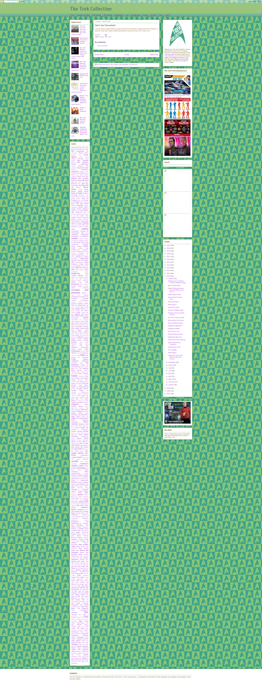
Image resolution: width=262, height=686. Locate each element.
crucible (79, 246)
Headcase (79, 340)
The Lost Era (84, 589)
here (140, 31)
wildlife (73, 651)
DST (73, 270)
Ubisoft (83, 628)
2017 (168, 256)
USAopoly (85, 635)
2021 (168, 245)
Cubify (73, 248)
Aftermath (80, 159)
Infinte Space (172, 352)
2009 (168, 388)
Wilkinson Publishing (81, 651)
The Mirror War (76, 591)
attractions (85, 169)
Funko (78, 312)
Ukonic (86, 630)
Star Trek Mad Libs (83, 564)
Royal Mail (83, 530)
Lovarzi (81, 399)
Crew (78, 242)
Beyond (79, 180)
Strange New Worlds (77, 577)
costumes (74, 234)
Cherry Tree (84, 216)
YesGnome (74, 661)
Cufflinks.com (75, 250)
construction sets (77, 233)
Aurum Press (84, 171)
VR (87, 644)
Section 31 (84, 541)
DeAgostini (79, 255)
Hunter (78, 353)
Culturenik (85, 250)
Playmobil (85, 489)
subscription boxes (82, 579)
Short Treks (75, 550)
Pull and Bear (75, 503)
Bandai (82, 173)
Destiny (78, 257)
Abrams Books (83, 153)
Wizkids (85, 655)
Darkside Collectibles (77, 253)
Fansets (85, 298)
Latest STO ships (173, 307)
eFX (77, 279)
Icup (78, 355)
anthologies (84, 164)
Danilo (80, 251)
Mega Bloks (84, 415)
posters (80, 495)
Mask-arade (74, 408)
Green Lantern (83, 332)
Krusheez (73, 381)
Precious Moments (83, 496)
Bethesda (74, 180)
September (172, 362)
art (87, 166)
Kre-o (86, 380)
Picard (73, 482)
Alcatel (86, 158)
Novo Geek (85, 457)
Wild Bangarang (83, 649)
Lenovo (73, 388)
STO (79, 575)
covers (74, 238)
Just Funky (78, 373)
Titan (82, 606)
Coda (79, 225)
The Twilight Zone (83, 598)
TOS (109, 37)
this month (84, 605)
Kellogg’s (85, 373)
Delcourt (73, 256)
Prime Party (78, 500)
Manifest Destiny (77, 406)
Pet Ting (80, 478)
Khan (86, 376)
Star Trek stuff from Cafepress (174, 343)
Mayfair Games (76, 413)
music (80, 434)
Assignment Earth (82, 168)
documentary (79, 262)
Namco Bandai (82, 438)
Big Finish (78, 182)
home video (83, 349)
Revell (81, 511)
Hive (87, 345)
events (73, 288)
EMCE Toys (76, 282)
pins (78, 484)
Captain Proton (76, 209)
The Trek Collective (91, 9)
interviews (74, 363)
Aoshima (73, 166)
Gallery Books (79, 316)
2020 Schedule (96, 15)
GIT (72, 325)
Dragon (79, 266)
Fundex (73, 312)
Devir (82, 256)
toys (80, 621)
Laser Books (83, 385)
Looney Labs (84, 397)
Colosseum (81, 226)
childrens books (76, 217)
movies (102, 37)
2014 (168, 265)
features (73, 303)
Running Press (76, 534)
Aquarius (81, 166)
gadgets (77, 314)
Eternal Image (76, 286)
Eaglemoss (75, 273)
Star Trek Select (76, 566)
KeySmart (81, 376)
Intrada (82, 365)
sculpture (74, 539)
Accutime (73, 155)
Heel (84, 340)
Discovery (84, 259)
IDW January (172, 304)
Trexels (73, 626)
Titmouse (74, 612)
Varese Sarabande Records (79, 639)
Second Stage (83, 539)
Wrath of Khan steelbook (83, 109)
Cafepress (74, 205)
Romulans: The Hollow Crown (79, 526)
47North (73, 147)
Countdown (84, 234)
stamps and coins (78, 561)
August (170, 365)
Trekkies (79, 624)
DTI (77, 270)
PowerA (86, 494)
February (171, 382)
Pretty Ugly (74, 498)
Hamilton (86, 337)
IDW (82, 355)
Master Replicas (75, 409)
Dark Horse (85, 251)
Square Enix (84, 559)
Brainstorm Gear (83, 195)
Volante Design (76, 642)
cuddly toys (83, 248)
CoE (83, 225)
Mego (73, 416)
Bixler (79, 183)
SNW (87, 556)
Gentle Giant (79, 323)
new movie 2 (84, 445)
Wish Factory (76, 654)
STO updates (172, 350)
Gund (77, 335)
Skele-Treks (74, 556)
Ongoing (74, 466)
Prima (72, 500)
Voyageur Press (82, 644)
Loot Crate (74, 399)
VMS (87, 640)
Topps (78, 617)
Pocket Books (83, 491)
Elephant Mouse (76, 280)
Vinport (83, 640)
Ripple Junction (76, 513)
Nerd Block (79, 441)
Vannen (86, 637)
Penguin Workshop (76, 476)
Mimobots (85, 420)
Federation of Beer (82, 303)
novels (79, 457)
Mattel (80, 411)
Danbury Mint (74, 251)
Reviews (145, 15)
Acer (80, 155)
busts (73, 203)
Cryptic (85, 246)
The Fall (79, 587)
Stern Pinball (79, 573)
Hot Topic (83, 351)
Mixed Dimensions (83, 426)
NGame (86, 449)
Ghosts (86, 323)
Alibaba (73, 160)
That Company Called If (82, 584)
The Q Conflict (83, 593)
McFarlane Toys (76, 415)
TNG (106, 37)
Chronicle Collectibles (82, 219)
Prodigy (85, 500)
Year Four (85, 660)
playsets (73, 491)
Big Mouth (85, 182)
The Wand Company (79, 603)
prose (86, 502)
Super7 (73, 580)
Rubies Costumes (82, 532)
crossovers (74, 244)
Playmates (74, 489)
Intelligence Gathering (79, 361)
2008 (168, 391)
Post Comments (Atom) (131, 60)
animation (85, 162)
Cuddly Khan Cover (174, 347)
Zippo (82, 661)
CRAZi (81, 238)
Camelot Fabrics (83, 207)
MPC (82, 433)
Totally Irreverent (76, 619)
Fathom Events (83, 302)
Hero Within (84, 342)
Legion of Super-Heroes (79, 387)
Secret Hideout (75, 541)
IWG (77, 368)
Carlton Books (84, 210)
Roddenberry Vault (79, 522)
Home (127, 54)
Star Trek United (79, 568)
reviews (85, 511)
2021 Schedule (108, 15)
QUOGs (73, 507)
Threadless (74, 606)
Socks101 (73, 557)
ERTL (86, 284)
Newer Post (99, 54)
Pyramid (81, 503)
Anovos (73, 164)
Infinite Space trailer (174, 294)
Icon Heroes (84, 353)
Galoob (86, 316)
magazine (75, 404)
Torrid (81, 617)
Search (161, 15)
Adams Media (83, 157)
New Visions (75, 447)
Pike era (73, 484)
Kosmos (80, 380)
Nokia (81, 451)
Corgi (87, 233)
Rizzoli (78, 516)
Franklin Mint (79, 310)
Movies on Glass (76, 433)
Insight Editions (79, 359)
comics (84, 229)
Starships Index (135, 15)
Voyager (74, 644)
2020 (168, 248)
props (81, 502)
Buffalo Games (75, 198)
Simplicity (86, 554)
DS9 (76, 268)
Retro (87, 509)
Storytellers (85, 575)
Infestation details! (174, 328)
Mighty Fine (75, 418)
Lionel (83, 395)
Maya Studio (85, 411)
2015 (168, 262)
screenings (85, 537)
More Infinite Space (174, 285)
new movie (75, 445)
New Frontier (83, 443)
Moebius (73, 431)
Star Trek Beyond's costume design (83, 120)
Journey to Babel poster (176, 310)
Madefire (86, 402)
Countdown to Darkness (79, 236)
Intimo (81, 363)
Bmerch (80, 189)
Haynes (73, 340)
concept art (84, 231)
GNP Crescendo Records (79, 326)
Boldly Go (74, 193)
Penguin (86, 473)
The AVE (73, 586)
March (170, 379)
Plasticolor (79, 487)
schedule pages (169, 54)
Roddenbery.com (76, 523)
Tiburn (79, 606)
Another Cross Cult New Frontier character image (177, 282)
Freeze (86, 310)
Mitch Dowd (74, 426)
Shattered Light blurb (175, 326)
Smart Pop (82, 556)
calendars (80, 205)
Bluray (85, 187)
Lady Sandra (78, 383)
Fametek (82, 297)
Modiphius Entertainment (79, 429)
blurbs (73, 189)
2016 (168, 259)
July (169, 368)
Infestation (85, 357)
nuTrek (74, 461)
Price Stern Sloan (83, 498)
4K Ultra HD (80, 147)
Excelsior (85, 288)
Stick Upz (85, 573)
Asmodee (73, 167)
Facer (78, 295)
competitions (75, 231)
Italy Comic (83, 366)
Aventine (74, 173)
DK (82, 260)
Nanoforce (74, 440)
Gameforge (74, 318)
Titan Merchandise (79, 610)
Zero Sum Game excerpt (176, 317)
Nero (83, 441)
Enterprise (75, 284)
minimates (74, 422)
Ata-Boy (73, 169)
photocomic (84, 480)
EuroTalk (86, 286)
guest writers (75, 333)
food (82, 307)
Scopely (79, 537)
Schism (79, 536)
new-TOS (78, 449)
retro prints (75, 511)
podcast (73, 493)
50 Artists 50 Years (82, 149)
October (171, 278)
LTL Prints (79, 400)
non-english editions (79, 452)
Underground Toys (77, 632)
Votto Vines (85, 642)
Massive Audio (83, 408)
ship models (83, 545)
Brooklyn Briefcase (76, 196)
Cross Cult (84, 242)
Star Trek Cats (80, 563)
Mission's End (83, 424)
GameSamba (74, 319)
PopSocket (74, 494)
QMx (77, 505)
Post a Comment (102, 45)
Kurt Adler (80, 381)
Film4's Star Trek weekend (176, 340)
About (167, 15)
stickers (73, 575)
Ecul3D (86, 275)
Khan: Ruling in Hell (77, 378)
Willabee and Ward (83, 653)
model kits (84, 427)
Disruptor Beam (76, 260)
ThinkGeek (74, 605)
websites (85, 646)
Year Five (78, 660)
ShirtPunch (74, 548)
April (170, 376)
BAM (78, 173)
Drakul (83, 265)
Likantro (79, 395)
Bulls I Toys (81, 200)
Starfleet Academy (82, 570)
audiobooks (75, 171)
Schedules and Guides (83, 15)
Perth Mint (74, 478)
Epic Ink (82, 284)
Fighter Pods (82, 305)
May (170, 373)
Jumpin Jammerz (80, 372)
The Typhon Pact (78, 600)
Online (81, 466)
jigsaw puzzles (76, 370)
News (72, 15)
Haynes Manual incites (175, 334)
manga (86, 404)
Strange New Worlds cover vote (84, 75)
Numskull (85, 459)
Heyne (86, 344)
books (80, 193)
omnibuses (84, 464)
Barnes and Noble (77, 174)
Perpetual (85, 477)
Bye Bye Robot (82, 203)
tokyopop (74, 614)
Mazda (86, 413)
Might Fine (85, 416)
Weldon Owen (76, 648)
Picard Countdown (82, 482)
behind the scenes (79, 178)
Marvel (86, 406)
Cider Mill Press (76, 221)
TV (78, 628)
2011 (168, 273)
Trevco (86, 624)
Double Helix (83, 264)
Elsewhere (85, 280)
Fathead (73, 302)
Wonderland (74, 656)
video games (75, 640)
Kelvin (74, 376)
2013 (168, 268)
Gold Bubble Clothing (78, 328)
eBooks (80, 275)
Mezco (79, 416)
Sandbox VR (85, 534)
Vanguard (80, 637)
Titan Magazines (82, 608)
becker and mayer (82, 176)
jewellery (85, 368)
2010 (168, 276)
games (85, 318)
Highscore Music (77, 345)
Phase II (74, 480)
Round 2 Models (77, 528)
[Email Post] (105, 34)
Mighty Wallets (83, 418)
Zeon (79, 661)
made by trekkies (77, 402)
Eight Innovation (83, 279)
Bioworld (73, 183)
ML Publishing (75, 427)
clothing (85, 223)
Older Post (154, 54)
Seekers (74, 542)
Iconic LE (73, 355)
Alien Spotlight (82, 160)
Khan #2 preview (173, 302)
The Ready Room (78, 594)
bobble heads (83, 191)
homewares (75, 351)
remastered (81, 509)
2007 (168, 393)
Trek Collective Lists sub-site (173, 56)
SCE (72, 536)
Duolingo (81, 269)
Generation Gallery (79, 321)
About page (182, 61)
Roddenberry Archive (79, 520)
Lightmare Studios (76, 393)
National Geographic (83, 440)
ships (73, 547)
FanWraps (74, 300)
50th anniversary (77, 151)
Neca (73, 441)
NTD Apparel (75, 459)
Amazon (73, 162)
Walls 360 (73, 646)
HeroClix (73, 344)
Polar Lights (83, 493)
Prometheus (74, 502)
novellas (74, 457)
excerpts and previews (79, 291)
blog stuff (78, 185)
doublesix (73, 265)
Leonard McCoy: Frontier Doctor (79, 389)
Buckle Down (85, 196)
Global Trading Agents (79, 325)
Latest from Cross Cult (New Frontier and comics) (175, 357)
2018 (168, 254)
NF (83, 449)
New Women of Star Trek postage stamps (84, 40)
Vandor (73, 637)
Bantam (86, 173)
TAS (77, 580)
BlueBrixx (78, 187)
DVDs (86, 270)
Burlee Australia (84, 202)
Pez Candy (85, 478)
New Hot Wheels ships (175, 323)
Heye (80, 344)
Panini (86, 470)
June (170, 371)
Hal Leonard (82, 335)
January (171, 385)
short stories (83, 548)
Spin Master (80, 557)
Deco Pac (85, 255)
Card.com (76, 210)
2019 (168, 251)
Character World (80, 214)
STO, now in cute (173, 331)
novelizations (84, 455)
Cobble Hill (74, 224)
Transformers (80, 623)
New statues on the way (176, 320)
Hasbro (86, 339)
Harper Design (76, 339)
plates (86, 487)
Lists (127, 15)
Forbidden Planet (80, 309)
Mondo (79, 431)
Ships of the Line (82, 546)
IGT (79, 357)
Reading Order (119, 15)
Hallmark (80, 337)
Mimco (73, 420)
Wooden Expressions (76, 658)
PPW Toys (74, 496)
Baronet (86, 174)
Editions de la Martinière (77, 277)
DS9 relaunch (83, 268)
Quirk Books (84, 505)
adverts (73, 159)
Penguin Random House (79, 475)
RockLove (85, 518)
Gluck (86, 325)
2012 (168, 270)
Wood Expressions (83, 656)
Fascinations (84, 300)
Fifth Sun (74, 305)
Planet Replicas (79, 485)
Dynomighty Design (79, 271)
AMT (78, 162)
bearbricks (74, 176)
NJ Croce (74, 451)
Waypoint (79, 646)
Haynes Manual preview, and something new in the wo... (176, 290)
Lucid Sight (85, 400)
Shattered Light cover (175, 337)
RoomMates (85, 527)
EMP (86, 282)
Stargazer (74, 571)
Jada (80, 368)
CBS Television (76, 212)
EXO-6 (84, 293)
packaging (81, 468)
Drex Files (153, 15)
